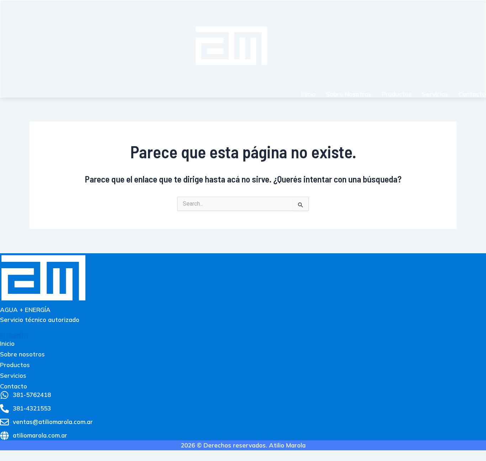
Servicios (435, 94)
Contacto (472, 94)
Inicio (308, 94)
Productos (397, 94)
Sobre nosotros (348, 94)
